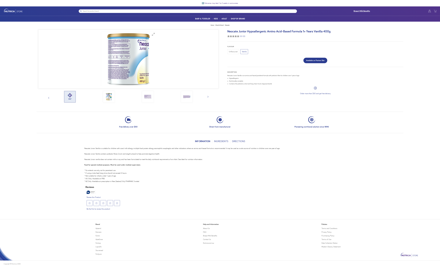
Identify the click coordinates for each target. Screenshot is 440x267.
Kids (216, 19)
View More (315, 88)
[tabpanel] (220, 164)
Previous (49, 98)
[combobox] (190, 11)
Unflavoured (233, 52)
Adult (224, 19)
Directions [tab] (238, 141)
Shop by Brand (238, 19)
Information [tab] (202, 141)
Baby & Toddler (202, 19)
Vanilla (244, 52)
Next (208, 97)
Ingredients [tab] (221, 141)
